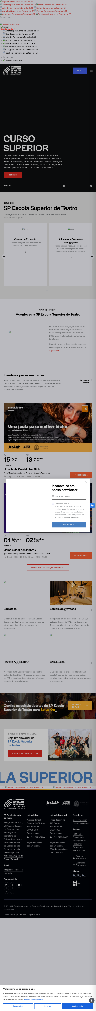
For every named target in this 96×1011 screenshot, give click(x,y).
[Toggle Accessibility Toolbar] (92, 1001)
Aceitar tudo (77, 1006)
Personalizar (18, 1006)
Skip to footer (7, 29)
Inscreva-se (69, 524)
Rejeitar (47, 1006)
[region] (48, 998)
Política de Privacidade (33, 999)
